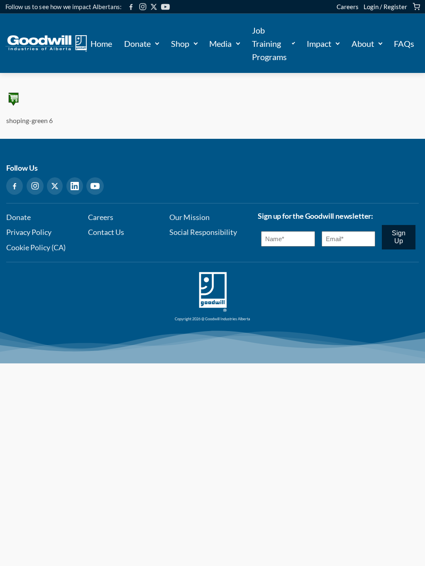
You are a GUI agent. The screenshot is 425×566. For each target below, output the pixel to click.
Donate (137, 43)
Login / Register (385, 6)
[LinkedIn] (74, 186)
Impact (319, 43)
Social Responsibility (203, 232)
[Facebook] (131, 7)
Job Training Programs (269, 43)
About (363, 43)
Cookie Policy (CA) (36, 247)
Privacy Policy (28, 232)
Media (220, 43)
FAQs (404, 43)
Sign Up (398, 237)
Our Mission (189, 217)
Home (101, 43)
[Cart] (416, 6)
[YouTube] (165, 6)
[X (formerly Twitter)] (153, 6)
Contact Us (106, 232)
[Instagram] (143, 6)
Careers (348, 6)
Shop (180, 43)
